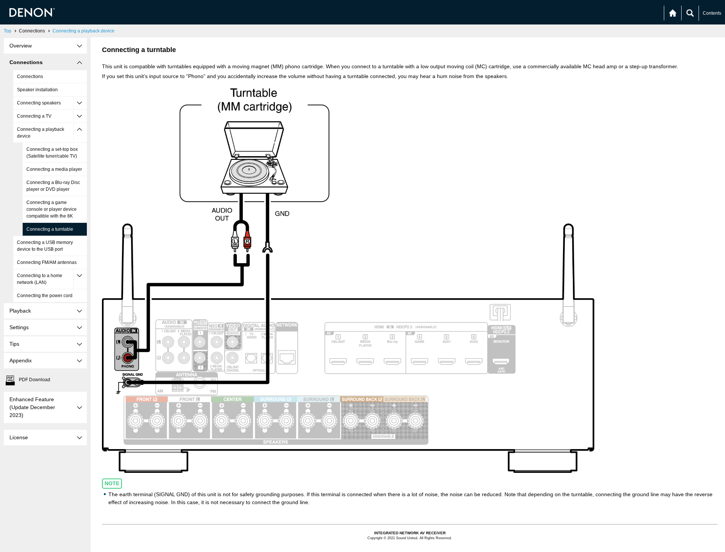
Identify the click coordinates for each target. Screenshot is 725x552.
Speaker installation (37, 89)
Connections (30, 76)
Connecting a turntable (49, 229)
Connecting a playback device (83, 31)
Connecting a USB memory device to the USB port (45, 246)
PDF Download (34, 379)
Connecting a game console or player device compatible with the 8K (51, 209)
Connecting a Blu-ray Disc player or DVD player (53, 186)
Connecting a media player (54, 169)
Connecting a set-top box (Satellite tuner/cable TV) (52, 153)
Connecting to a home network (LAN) (39, 279)
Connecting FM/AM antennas (47, 262)
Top (7, 31)
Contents (712, 13)
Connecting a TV (34, 116)
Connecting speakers (39, 103)
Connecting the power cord (44, 295)
